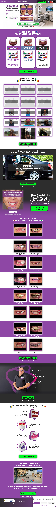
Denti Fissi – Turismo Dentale (22, 1)
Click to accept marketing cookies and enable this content (11, 89)
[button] (54, 496)
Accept (37, 503)
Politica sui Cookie (22, 501)
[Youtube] (50, 2)
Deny (44, 503)
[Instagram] (52, 2)
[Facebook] (48, 2)
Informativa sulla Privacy (44, 505)
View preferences (51, 503)
